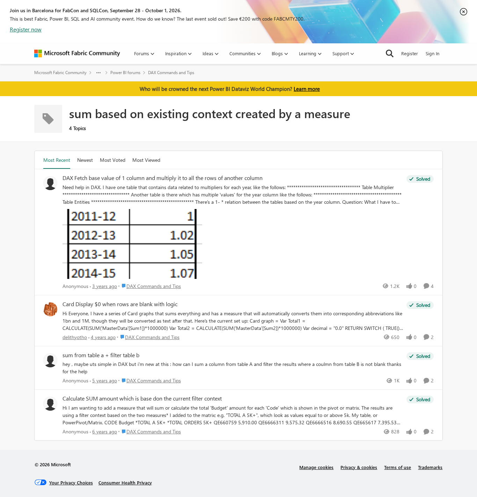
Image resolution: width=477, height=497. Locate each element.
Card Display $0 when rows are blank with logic (120, 304)
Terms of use (397, 467)
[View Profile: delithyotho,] (50, 309)
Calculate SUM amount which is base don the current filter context (142, 398)
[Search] (390, 53)
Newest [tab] (85, 160)
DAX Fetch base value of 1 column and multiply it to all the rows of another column (163, 177)
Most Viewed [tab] (146, 160)
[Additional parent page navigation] (98, 73)
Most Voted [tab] (112, 160)
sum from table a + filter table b (101, 355)
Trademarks (430, 467)
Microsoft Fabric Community (60, 72)
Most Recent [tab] (56, 160)
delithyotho (75, 337)
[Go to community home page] (77, 53)
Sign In (432, 53)
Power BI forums (125, 72)
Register (409, 53)
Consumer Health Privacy (125, 482)
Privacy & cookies (358, 467)
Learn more (307, 88)
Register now (26, 29)
